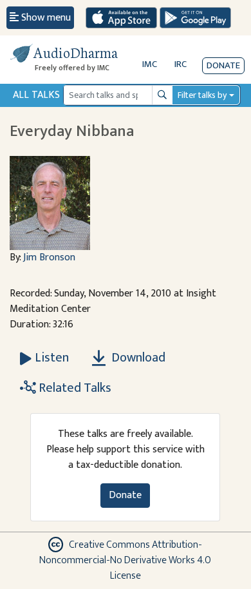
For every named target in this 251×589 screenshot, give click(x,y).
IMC (149, 64)
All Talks (36, 95)
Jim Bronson (49, 257)
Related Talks (73, 388)
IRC (180, 64)
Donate (223, 65)
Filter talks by (202, 95)
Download (137, 358)
